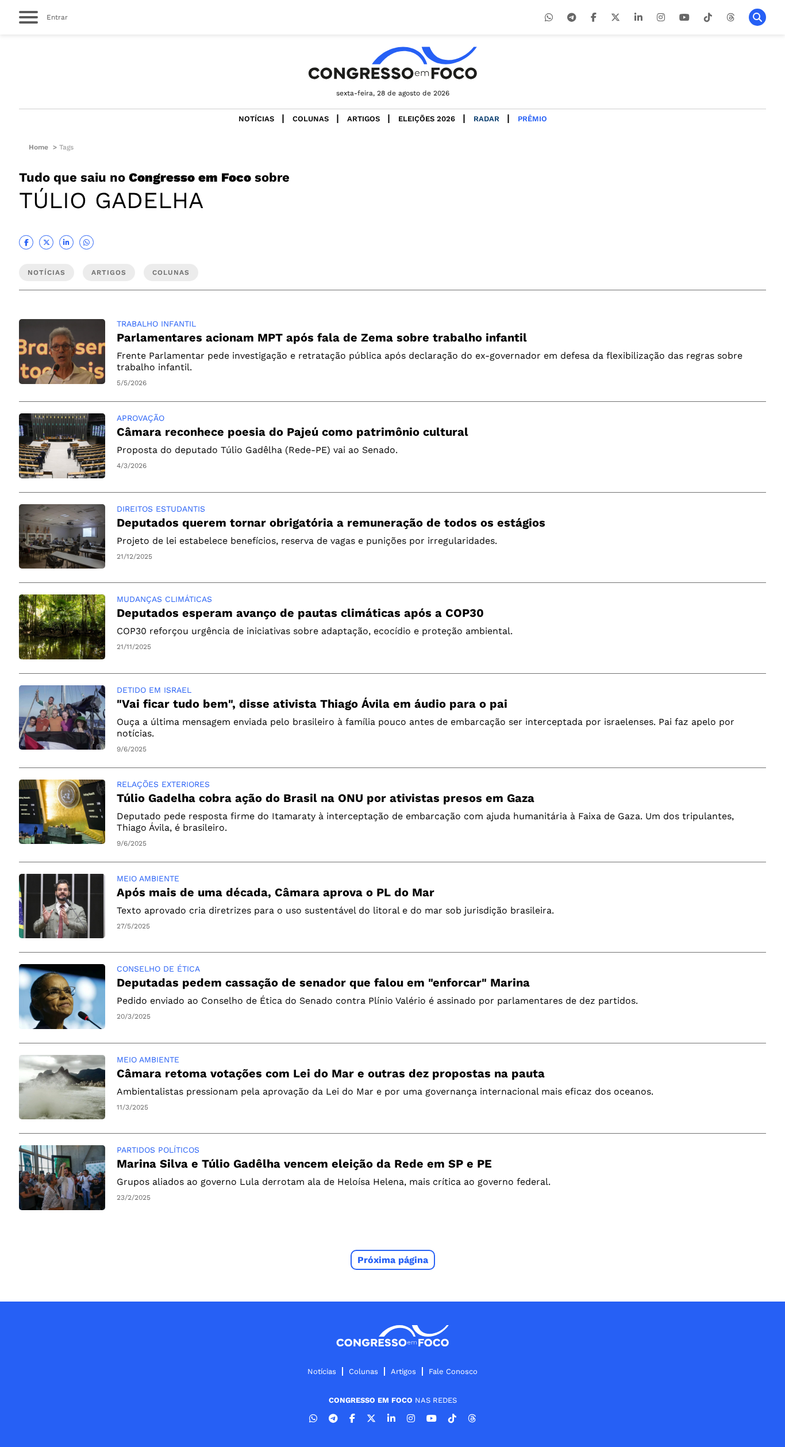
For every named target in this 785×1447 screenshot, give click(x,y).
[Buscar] (757, 17)
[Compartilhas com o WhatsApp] (86, 242)
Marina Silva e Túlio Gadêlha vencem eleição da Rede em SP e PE (304, 1163)
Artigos (363, 118)
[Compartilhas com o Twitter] (46, 242)
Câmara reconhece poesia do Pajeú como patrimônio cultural (292, 432)
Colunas (311, 118)
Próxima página (392, 1259)
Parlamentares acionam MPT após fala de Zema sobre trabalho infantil (322, 337)
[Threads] (730, 17)
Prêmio (532, 118)
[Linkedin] (638, 17)
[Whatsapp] (549, 17)
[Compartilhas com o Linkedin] (66, 242)
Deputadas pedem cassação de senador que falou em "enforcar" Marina (323, 982)
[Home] (392, 63)
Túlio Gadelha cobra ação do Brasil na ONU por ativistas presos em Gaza (325, 798)
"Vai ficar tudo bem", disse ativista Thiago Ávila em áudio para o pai (312, 704)
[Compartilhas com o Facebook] (26, 242)
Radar (486, 118)
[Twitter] (615, 17)
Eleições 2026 (426, 118)
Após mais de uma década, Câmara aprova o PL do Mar (275, 892)
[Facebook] (594, 17)
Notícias (256, 118)
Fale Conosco (453, 1371)
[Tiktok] (708, 17)
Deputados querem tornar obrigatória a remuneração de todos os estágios (331, 522)
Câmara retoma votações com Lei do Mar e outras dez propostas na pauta (331, 1073)
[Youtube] (684, 17)
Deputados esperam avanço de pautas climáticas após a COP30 (300, 613)
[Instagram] (661, 17)
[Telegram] (571, 17)
